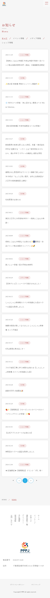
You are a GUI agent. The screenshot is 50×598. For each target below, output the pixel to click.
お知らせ (31, 518)
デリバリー (23, 519)
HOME (4, 500)
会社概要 (19, 518)
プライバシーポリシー (17, 584)
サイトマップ (35, 584)
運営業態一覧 (27, 519)
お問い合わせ (11, 519)
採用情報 (15, 518)
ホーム (39, 517)
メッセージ (35, 519)
